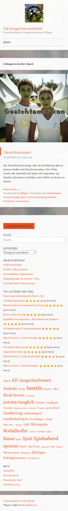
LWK (27, 424)
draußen (8, 407)
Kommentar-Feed (12, 479)
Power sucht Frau (12, 314)
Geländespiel (33, 413)
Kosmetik (14, 197)
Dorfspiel (52, 402)
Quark (23, 197)
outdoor (32, 431)
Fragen (41, 407)
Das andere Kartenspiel (15, 347)
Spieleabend (46, 438)
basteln (34, 387)
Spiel (27, 438)
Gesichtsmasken (27, 151)
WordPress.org (11, 484)
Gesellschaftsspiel (15, 419)
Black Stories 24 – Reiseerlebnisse (21, 365)
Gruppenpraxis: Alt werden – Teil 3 (21, 278)
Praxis (41, 431)
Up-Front (34, 446)
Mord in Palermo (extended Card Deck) (24, 305)
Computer (30, 395)
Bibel (56, 388)
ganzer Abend (52, 407)
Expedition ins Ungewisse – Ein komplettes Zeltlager (31, 319)
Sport (23, 446)
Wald (52, 446)
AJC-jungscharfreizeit (31, 380)
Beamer (48, 388)
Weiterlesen (11, 189)
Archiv (21, 388)
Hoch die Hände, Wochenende (19, 283)
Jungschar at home (13, 351)
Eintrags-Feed (10, 475)
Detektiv (40, 402)
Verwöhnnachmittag (37, 197)
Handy (48, 419)
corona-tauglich (18, 402)
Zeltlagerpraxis (14, 458)
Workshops (8, 201)
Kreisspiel (19, 425)
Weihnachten (11, 452)
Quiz (48, 431)
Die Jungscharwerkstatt (22, 28)
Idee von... (8, 424)
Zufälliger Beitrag (19, 226)
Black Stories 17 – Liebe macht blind (21, 356)
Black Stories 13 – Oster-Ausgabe (20, 337)
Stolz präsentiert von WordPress (18, 500)
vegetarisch (45, 447)
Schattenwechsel (12, 264)
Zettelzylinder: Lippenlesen (18, 274)
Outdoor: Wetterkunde (15, 269)
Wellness (52, 197)
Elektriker (32, 408)
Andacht (10, 388)
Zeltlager (23, 193)
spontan (11, 446)
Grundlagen (37, 419)
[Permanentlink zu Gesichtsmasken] (34, 145)
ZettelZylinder (33, 458)
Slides (18, 439)
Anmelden (8, 470)
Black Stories (14, 395)
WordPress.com (29, 505)
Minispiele (39, 424)
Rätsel (9, 438)
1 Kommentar (22, 201)
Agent (6, 380)
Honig (6, 197)
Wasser (59, 446)
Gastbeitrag (12, 412)
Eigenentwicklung (21, 408)
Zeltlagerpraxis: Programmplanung (22, 328)
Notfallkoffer (15, 430)
